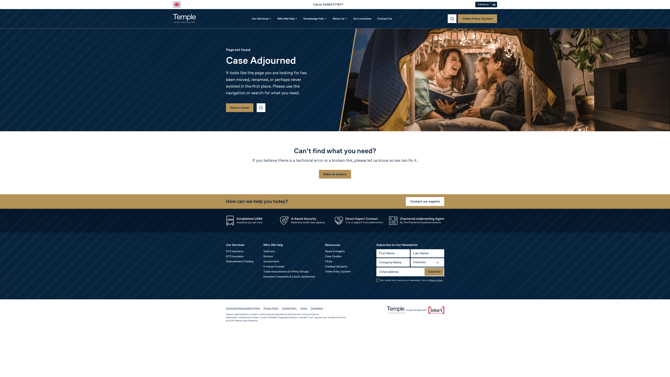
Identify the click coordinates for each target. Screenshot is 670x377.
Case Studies (333, 256)
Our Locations (362, 18)
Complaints (317, 308)
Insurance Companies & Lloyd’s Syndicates (289, 276)
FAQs (328, 261)
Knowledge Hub (313, 18)
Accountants (271, 261)
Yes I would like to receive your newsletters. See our (411, 280)
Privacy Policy (436, 280)
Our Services (260, 18)
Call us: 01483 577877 (328, 4)
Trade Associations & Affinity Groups (286, 271)
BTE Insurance (235, 256)
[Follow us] (494, 4)
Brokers (268, 256)
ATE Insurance (235, 251)
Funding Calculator (336, 266)
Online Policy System (338, 271)
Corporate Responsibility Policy (243, 308)
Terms (303, 308)
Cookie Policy (289, 308)
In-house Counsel (273, 266)
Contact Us (384, 18)
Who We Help (286, 18)
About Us (338, 18)
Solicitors (269, 251)
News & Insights (335, 251)
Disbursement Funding (239, 261)
